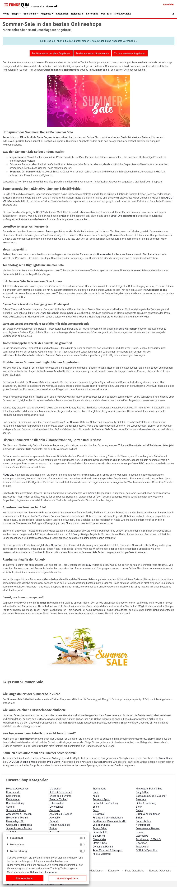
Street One (117, 215)
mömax (92, 493)
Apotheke (54, 817)
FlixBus (73, 534)
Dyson (43, 313)
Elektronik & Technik (17, 817)
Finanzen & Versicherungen (108, 817)
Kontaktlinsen (143, 824)
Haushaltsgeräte (15, 821)
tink (145, 289)
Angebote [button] (46, 13)
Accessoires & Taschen (19, 814)
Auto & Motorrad (102, 853)
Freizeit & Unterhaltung (105, 803)
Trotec (18, 355)
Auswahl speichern (67, 878)
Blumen (140, 832)
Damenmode (13, 795)
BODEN (40, 212)
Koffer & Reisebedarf (60, 792)
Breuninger (52, 231)
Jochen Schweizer (52, 545)
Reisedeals (77, 13)
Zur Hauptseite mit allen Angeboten (51, 53)
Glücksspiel (99, 814)
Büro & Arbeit (100, 828)
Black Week (165, 758)
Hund (96, 792)
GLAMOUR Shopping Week (22, 761)
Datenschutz (37, 872)
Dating (139, 810)
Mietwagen (55, 788)
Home (6, 13)
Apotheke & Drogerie (60, 814)
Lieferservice (56, 806)
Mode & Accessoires (17, 788)
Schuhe (10, 806)
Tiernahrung (99, 788)
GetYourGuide (42, 516)
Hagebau (8, 474)
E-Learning (99, 835)
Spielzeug (141, 799)
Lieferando (92, 13)
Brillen (139, 817)
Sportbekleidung (15, 803)
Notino (10, 382)
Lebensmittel (56, 803)
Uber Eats (106, 13)
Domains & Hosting (103, 846)
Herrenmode (13, 792)
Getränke (54, 810)
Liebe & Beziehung (146, 803)
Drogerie (54, 821)
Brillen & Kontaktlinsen (148, 814)
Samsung (119, 328)
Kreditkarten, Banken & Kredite (109, 821)
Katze (96, 795)
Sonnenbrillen (143, 821)
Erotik (139, 806)
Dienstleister (99, 839)
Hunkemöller (104, 254)
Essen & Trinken (58, 799)
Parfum (53, 828)
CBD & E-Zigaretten (146, 850)
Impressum (51, 872)
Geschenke (142, 835)
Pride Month (53, 761)
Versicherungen (101, 824)
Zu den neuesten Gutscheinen (92, 53)
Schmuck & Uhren (16, 810)
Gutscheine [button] (30, 13)
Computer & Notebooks (19, 824)
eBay (88, 564)
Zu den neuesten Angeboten (129, 53)
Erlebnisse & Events (60, 795)
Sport (96, 810)
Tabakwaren (142, 846)
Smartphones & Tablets (19, 828)
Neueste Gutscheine (160, 870)
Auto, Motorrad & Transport (108, 850)
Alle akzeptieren (24, 878)
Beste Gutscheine (134, 870)
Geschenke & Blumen (148, 828)
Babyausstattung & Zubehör (151, 795)
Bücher (96, 806)
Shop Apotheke (122, 13)
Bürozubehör (100, 832)
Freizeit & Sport (101, 799)
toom (9, 456)
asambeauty (148, 429)
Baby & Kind (142, 792)
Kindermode (13, 799)
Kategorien (62, 13)
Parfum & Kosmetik (59, 824)
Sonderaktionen (94, 870)
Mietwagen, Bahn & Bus (149, 788)
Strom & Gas (100, 843)
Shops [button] (15, 13)
